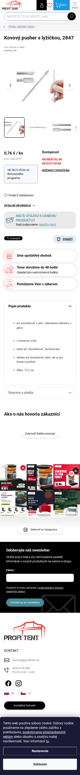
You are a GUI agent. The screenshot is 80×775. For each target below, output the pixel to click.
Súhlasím (40, 764)
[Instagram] (18, 682)
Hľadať (71, 16)
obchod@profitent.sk (25, 660)
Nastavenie (40, 751)
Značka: (10, 50)
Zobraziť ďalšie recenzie (40, 433)
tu (47, 741)
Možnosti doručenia (56, 170)
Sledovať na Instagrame (44, 529)
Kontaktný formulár (24, 705)
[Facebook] (7, 682)
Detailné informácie (17, 205)
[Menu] (75, 5)
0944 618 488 (23, 670)
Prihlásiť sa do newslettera (25, 602)
